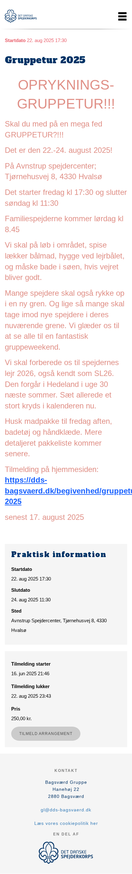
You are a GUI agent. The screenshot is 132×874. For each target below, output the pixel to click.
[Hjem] (21, 16)
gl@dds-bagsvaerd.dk (66, 809)
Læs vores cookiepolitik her (66, 823)
